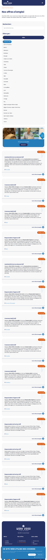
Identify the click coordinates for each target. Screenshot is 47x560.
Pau (4, 101)
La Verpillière (6, 87)
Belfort (5, 47)
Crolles (5, 73)
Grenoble (6, 81)
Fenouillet (6, 79)
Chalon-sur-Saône (8, 59)
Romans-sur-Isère (8, 113)
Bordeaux (6, 53)
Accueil (3, 7)
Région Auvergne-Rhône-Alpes (11, 104)
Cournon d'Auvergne (8, 70)
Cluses (5, 67)
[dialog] (23, 552)
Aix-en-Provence (7, 44)
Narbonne (6, 96)
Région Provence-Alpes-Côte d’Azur (12, 107)
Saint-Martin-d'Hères (8, 116)
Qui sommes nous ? (8, 543)
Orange (5, 98)
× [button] (44, 547)
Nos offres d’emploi (22, 542)
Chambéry (6, 61)
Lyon (5, 90)
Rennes (5, 110)
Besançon (6, 50)
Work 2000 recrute (22, 541)
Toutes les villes (7, 41)
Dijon (5, 76)
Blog (33, 542)
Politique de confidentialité (10, 552)
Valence (5, 118)
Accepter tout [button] (31, 554)
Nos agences (35, 543)
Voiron (5, 121)
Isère (5, 84)
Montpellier (6, 93)
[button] (42, 3)
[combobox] (23, 28)
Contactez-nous (36, 541)
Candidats (7, 541)
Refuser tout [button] (40, 554)
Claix (5, 64)
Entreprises (7, 542)
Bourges (5, 56)
